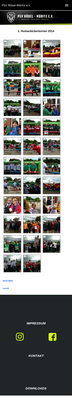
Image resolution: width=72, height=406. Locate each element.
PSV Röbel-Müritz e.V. (16, 5)
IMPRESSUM (36, 323)
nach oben (8, 281)
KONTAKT (36, 356)
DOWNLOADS (36, 388)
